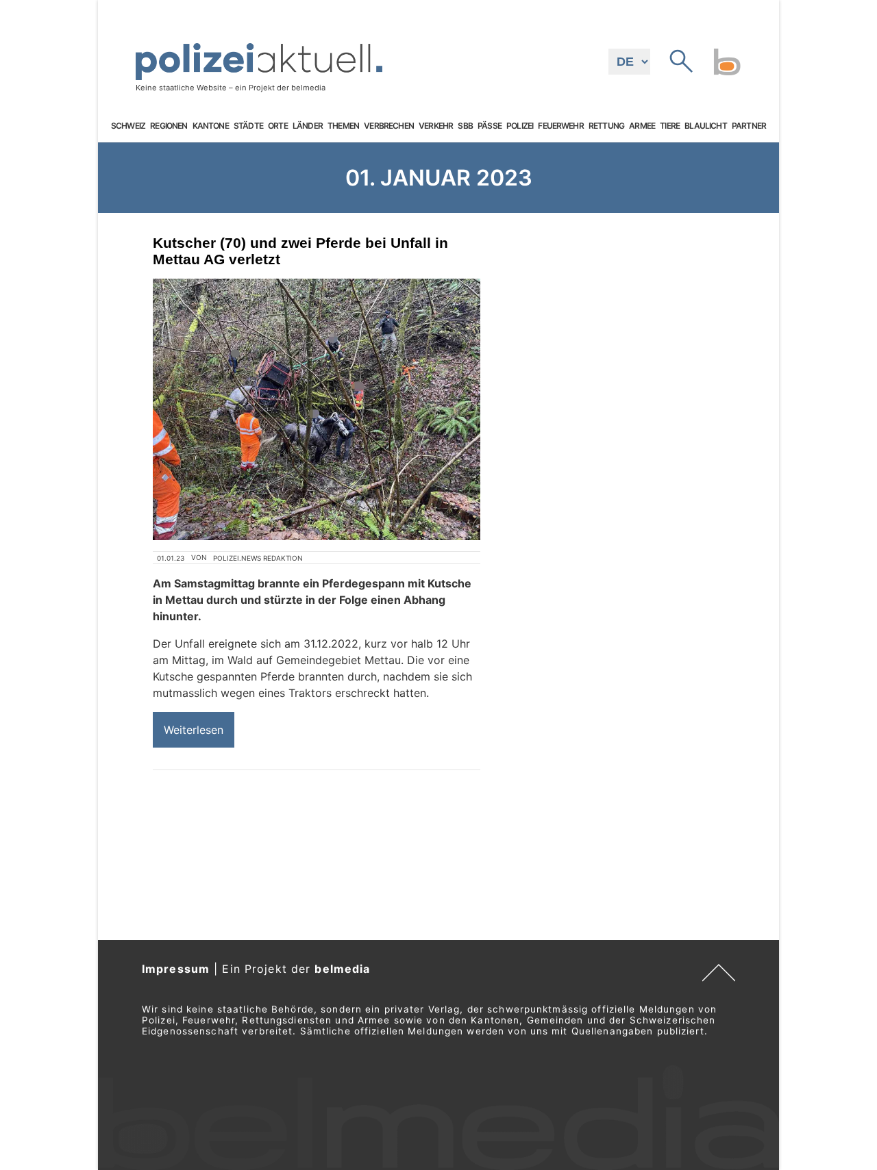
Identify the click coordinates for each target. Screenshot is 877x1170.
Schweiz (128, 126)
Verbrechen (389, 126)
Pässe (490, 126)
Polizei (519, 126)
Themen (343, 126)
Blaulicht (705, 126)
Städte (248, 126)
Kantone (211, 126)
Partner (749, 126)
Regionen (168, 126)
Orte (278, 126)
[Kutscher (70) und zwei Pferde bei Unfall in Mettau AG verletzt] (316, 409)
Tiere (670, 126)
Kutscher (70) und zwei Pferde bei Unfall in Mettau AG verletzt (300, 251)
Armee (642, 126)
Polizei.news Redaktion (258, 558)
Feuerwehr (560, 126)
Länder (308, 126)
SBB (465, 126)
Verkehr (436, 126)
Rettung (606, 126)
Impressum (176, 969)
